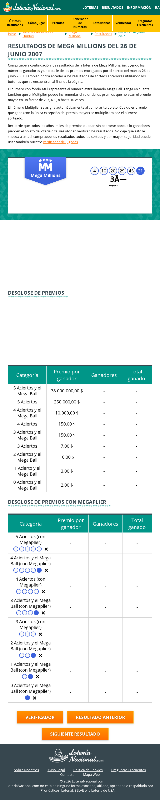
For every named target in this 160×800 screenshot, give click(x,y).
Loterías (90, 7)
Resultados (112, 7)
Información (139, 7)
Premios (58, 23)
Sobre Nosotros (26, 770)
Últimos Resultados (15, 23)
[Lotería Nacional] (80, 756)
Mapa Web (91, 774)
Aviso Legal (56, 770)
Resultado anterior (100, 717)
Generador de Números (80, 23)
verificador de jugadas (60, 142)
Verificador (123, 23)
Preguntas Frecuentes (145, 23)
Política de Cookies (88, 770)
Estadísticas (101, 23)
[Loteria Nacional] (32, 10)
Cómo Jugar (36, 23)
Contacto (67, 774)
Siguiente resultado (75, 734)
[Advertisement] (80, 255)
